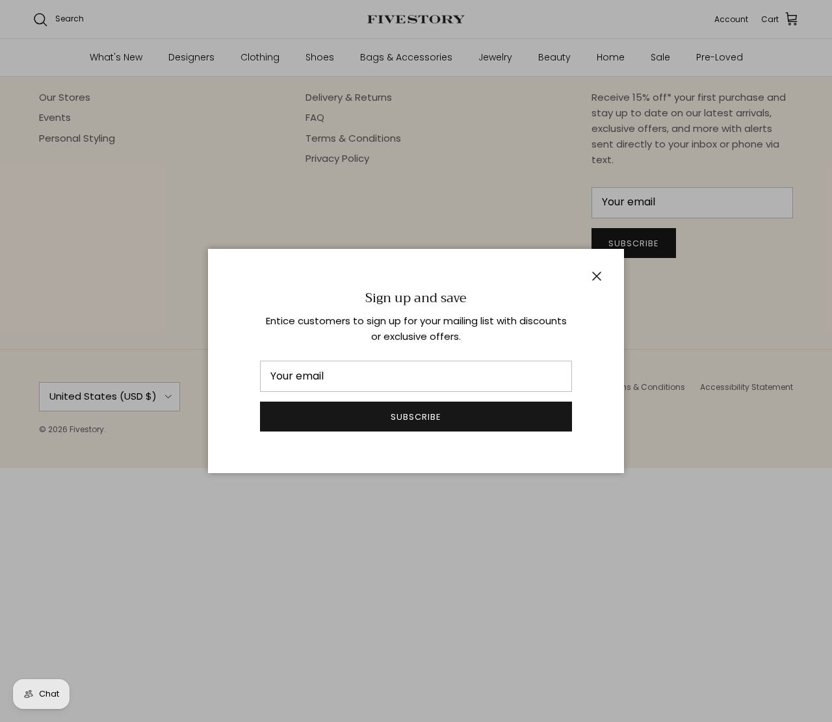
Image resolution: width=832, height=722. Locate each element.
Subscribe (416, 417)
